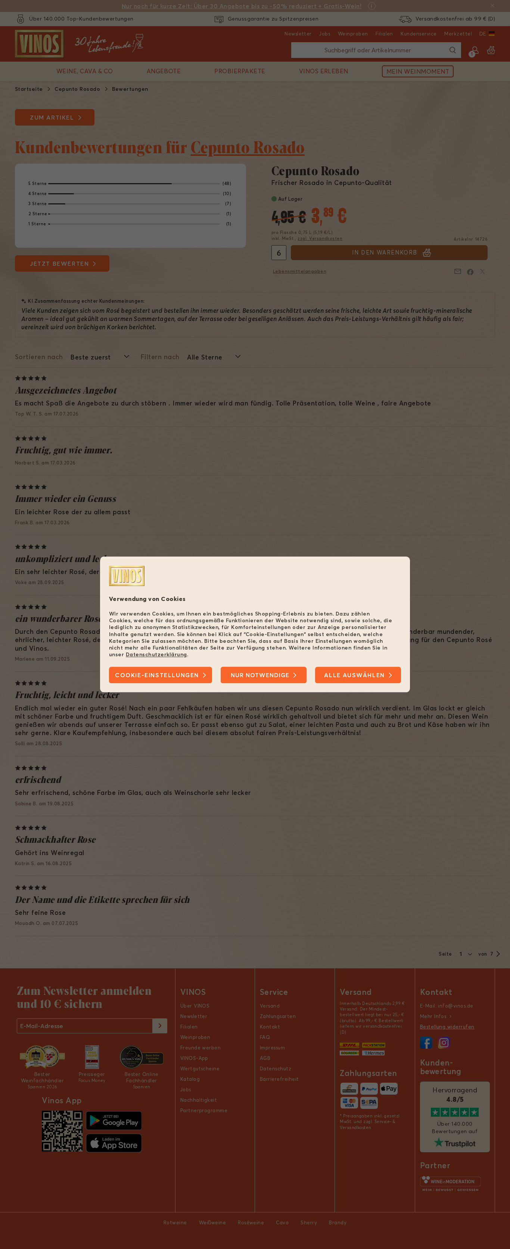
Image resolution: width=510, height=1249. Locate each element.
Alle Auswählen (354, 675)
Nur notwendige (260, 675)
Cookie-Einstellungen (157, 675)
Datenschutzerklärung (156, 654)
